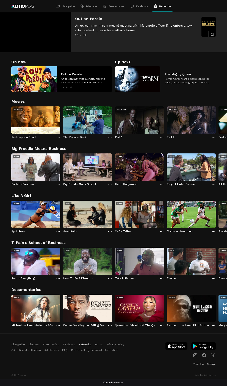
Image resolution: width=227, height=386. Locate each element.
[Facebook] (204, 355)
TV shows (142, 6)
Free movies (116, 6)
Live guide (68, 6)
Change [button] (211, 364)
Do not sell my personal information (94, 350)
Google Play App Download (203, 347)
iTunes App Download (176, 347)
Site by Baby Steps (205, 375)
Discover (91, 6)
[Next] (215, 119)
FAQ (64, 350)
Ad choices (51, 350)
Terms (99, 344)
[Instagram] (195, 355)
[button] (61, 79)
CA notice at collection (26, 350)
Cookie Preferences (113, 382)
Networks (165, 6)
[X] (213, 355)
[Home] (23, 6)
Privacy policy (115, 344)
